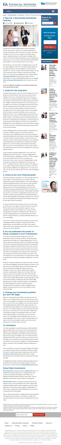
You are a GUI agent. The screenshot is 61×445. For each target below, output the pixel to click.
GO (55, 23)
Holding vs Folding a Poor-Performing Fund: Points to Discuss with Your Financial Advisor (53, 160)
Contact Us (8, 426)
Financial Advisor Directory (20, 423)
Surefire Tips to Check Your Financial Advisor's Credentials (53, 117)
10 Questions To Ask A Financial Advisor (52, 137)
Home (9, 11)
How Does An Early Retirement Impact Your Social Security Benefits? (53, 70)
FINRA (32, 426)
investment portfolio (8, 76)
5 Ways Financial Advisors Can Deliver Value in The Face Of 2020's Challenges (53, 95)
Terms (25, 426)
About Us (49, 423)
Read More (55, 129)
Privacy (17, 426)
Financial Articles (37, 423)
